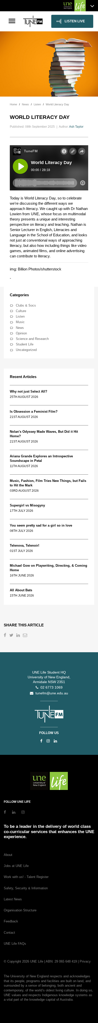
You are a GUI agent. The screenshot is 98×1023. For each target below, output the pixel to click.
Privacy (85, 961)
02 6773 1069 (50, 687)
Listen (20, 316)
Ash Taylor (76, 126)
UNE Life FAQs (15, 943)
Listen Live (75, 21)
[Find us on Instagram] (48, 741)
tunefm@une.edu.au (50, 693)
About (8, 855)
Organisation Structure (20, 910)
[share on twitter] (11, 635)
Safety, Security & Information (26, 888)
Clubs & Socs (26, 305)
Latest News (13, 899)
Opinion (21, 333)
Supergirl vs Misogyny (27, 505)
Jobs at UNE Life (16, 866)
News (20, 328)
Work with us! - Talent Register (26, 877)
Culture (21, 311)
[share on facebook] (5, 635)
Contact (9, 932)
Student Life (24, 344)
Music (20, 322)
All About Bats (21, 590)
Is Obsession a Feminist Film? (34, 411)
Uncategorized (26, 350)
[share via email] (25, 635)
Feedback (11, 921)
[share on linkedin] (18, 635)
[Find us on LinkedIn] (55, 741)
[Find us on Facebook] (41, 741)
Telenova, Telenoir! (25, 545)
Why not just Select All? (28, 391)
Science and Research (32, 339)
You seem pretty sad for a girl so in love (41, 525)
